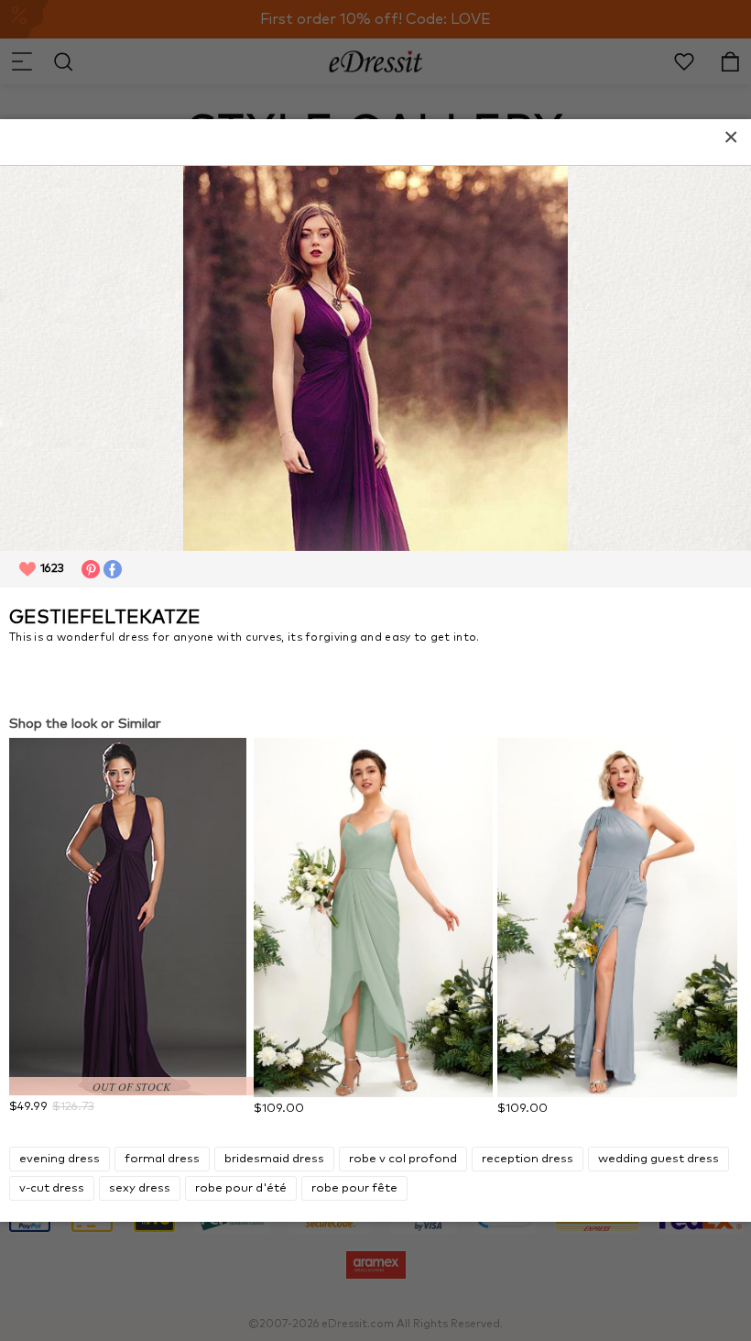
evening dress (59, 1159)
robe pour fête (354, 1188)
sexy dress (139, 1188)
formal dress (162, 1159)
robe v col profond (403, 1159)
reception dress (527, 1159)
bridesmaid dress (274, 1159)
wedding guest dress (658, 1159)
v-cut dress (51, 1188)
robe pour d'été (241, 1188)
